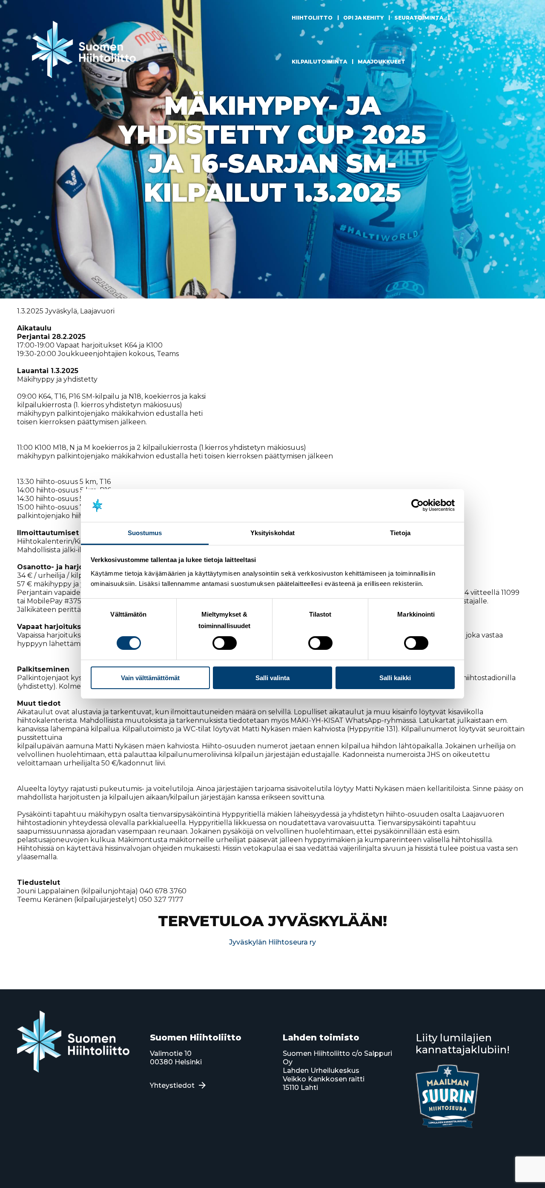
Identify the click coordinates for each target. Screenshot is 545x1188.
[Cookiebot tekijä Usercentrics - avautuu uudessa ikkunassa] (417, 505)
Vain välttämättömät (150, 677)
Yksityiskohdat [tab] (272, 532)
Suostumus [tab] (145, 532)
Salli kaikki (395, 677)
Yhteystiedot (172, 1085)
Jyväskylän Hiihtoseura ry (272, 942)
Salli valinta (272, 677)
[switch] (224, 643)
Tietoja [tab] (400, 532)
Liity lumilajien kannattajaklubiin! (463, 1044)
